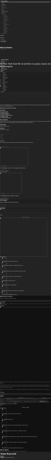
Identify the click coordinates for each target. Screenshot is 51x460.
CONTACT (3, 33)
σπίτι (13, 403)
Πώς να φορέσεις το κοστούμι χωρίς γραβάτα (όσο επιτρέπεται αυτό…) (13, 447)
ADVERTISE (3, 39)
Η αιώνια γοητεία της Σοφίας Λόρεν (7, 419)
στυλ (15, 403)
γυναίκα (2, 403)
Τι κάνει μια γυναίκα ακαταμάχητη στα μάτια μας (9, 294)
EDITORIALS (4, 12)
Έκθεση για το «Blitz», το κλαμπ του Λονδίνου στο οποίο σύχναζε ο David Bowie (14, 442)
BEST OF (4, 72)
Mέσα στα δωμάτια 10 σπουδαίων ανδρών (8, 280)
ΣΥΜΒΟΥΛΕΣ (16, 401)
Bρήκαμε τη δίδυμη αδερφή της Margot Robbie (9, 284)
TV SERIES (6, 31)
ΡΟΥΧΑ (1, 401)
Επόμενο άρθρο (3, 172)
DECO (5, 18)
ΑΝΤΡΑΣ (21, 398)
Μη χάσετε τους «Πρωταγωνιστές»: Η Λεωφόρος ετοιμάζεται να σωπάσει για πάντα (15, 425)
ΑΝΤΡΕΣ (25, 398)
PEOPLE (5, 26)
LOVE (3, 6)
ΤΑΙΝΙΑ (25, 401)
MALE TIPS (4, 4)
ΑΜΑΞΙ (17, 398)
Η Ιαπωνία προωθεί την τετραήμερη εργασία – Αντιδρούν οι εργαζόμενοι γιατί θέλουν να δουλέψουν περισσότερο (19, 436)
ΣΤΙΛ (12, 401)
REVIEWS (4, 85)
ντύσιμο (9, 403)
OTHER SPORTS (6, 24)
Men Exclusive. (4, 1)
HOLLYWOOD (2, 398)
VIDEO (14, 398)
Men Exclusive (4, 169)
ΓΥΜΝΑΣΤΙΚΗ (39, 398)
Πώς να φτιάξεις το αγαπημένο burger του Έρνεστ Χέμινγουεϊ (11, 413)
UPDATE (5, 32)
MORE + (3, 13)
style (8, 398)
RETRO (5, 25)
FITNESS (3, 10)
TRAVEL (5, 30)
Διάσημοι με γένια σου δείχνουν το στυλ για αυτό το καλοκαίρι (11, 276)
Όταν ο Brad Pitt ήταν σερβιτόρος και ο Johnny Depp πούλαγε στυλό (12, 265)
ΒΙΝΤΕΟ (35, 398)
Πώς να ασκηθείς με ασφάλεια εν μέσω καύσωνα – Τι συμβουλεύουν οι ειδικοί (14, 430)
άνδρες (47, 401)
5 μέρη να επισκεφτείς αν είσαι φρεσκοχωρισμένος (10, 261)
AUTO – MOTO (4, 7)
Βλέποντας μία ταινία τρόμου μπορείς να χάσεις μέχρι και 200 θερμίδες (13, 290)
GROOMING (4, 5)
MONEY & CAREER (5, 11)
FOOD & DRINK (6, 19)
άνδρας (42, 401)
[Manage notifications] (2, 457)
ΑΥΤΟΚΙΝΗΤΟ (30, 398)
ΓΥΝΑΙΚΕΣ (43, 398)
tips (12, 398)
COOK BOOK (6, 17)
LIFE (1, 66)
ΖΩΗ (8, 399)
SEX (5, 398)
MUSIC (5, 23)
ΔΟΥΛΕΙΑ (49, 398)
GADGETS (5, 20)
